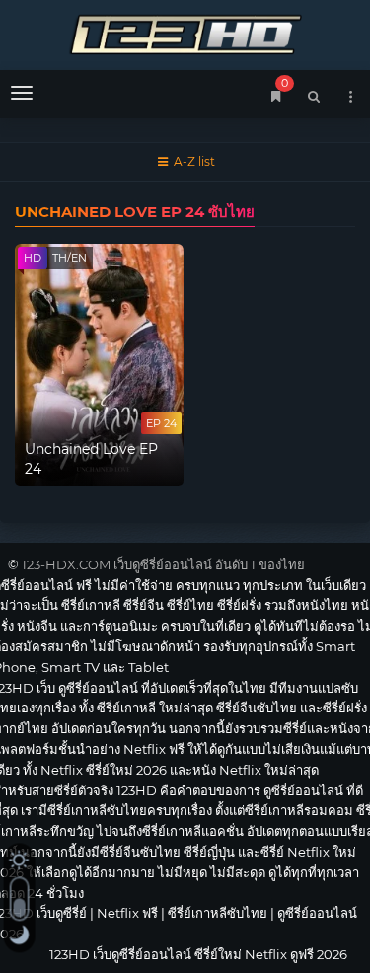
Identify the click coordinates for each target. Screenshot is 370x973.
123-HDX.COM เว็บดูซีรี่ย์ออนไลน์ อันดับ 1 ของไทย (163, 564)
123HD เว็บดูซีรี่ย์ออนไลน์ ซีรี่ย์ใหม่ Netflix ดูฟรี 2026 (185, 32)
